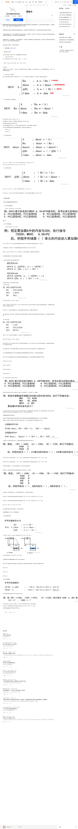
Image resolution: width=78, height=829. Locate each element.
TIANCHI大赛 (39, 5)
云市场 (29, 2)
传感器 (9, 679)
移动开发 (10, 612)
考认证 (34, 5)
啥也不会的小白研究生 (7, 661)
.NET (16, 698)
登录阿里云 (18, 19)
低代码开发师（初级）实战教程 (65, 37)
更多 (74, 34)
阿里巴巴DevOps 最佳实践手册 (65, 42)
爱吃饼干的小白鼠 (6, 688)
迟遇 (4, 652)
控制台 (68, 1)
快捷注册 (8, 19)
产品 (16, 2)
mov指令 (14, 48)
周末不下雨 (5, 679)
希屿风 (4, 633)
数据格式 (14, 642)
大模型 (12, 2)
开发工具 (14, 652)
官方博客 (30, 5)
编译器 (9, 716)
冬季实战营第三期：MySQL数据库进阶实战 (67, 39)
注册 (71, 1)
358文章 (20, 827)
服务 (36, 2)
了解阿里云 (40, 2)
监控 (6, 652)
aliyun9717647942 (6, 698)
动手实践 (26, 5)
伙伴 (33, 2)
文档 (62, 1)
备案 (65, 1)
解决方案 (19, 2)
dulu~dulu (9, 827)
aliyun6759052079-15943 (7, 642)
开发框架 (12, 698)
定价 (26, 2)
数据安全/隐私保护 (14, 688)
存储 (14, 612)
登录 (75, 1)
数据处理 (10, 652)
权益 (23, 2)
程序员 (15, 670)
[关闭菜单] (2, 2)
